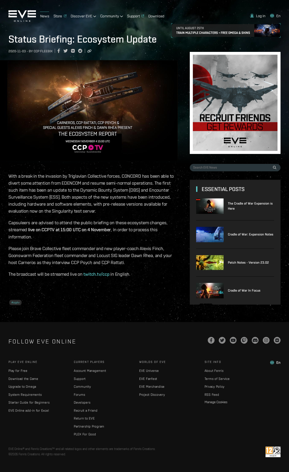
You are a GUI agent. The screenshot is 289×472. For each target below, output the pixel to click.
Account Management (90, 370)
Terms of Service (217, 379)
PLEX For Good (85, 434)
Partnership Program (89, 426)
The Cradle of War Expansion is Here (250, 205)
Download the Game (23, 379)
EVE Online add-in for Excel (28, 410)
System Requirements (25, 394)
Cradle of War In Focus (244, 290)
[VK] (277, 340)
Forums (79, 394)
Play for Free (18, 370)
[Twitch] (244, 340)
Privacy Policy (215, 386)
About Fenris (214, 370)
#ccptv (15, 302)
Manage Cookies (216, 402)
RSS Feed (212, 394)
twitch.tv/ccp (96, 274)
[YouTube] (233, 340)
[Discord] (255, 340)
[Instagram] (266, 340)
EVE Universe (149, 370)
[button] (258, 16)
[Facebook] (211, 340)
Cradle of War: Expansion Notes (250, 234)
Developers (82, 402)
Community (82, 386)
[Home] (22, 20)
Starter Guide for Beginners (29, 402)
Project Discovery (152, 394)
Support (80, 379)
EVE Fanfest (148, 379)
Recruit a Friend (86, 410)
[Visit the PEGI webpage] (273, 452)
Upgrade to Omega (22, 386)
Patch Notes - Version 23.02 (248, 262)
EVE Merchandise (152, 386)
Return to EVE (84, 418)
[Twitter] (222, 340)
